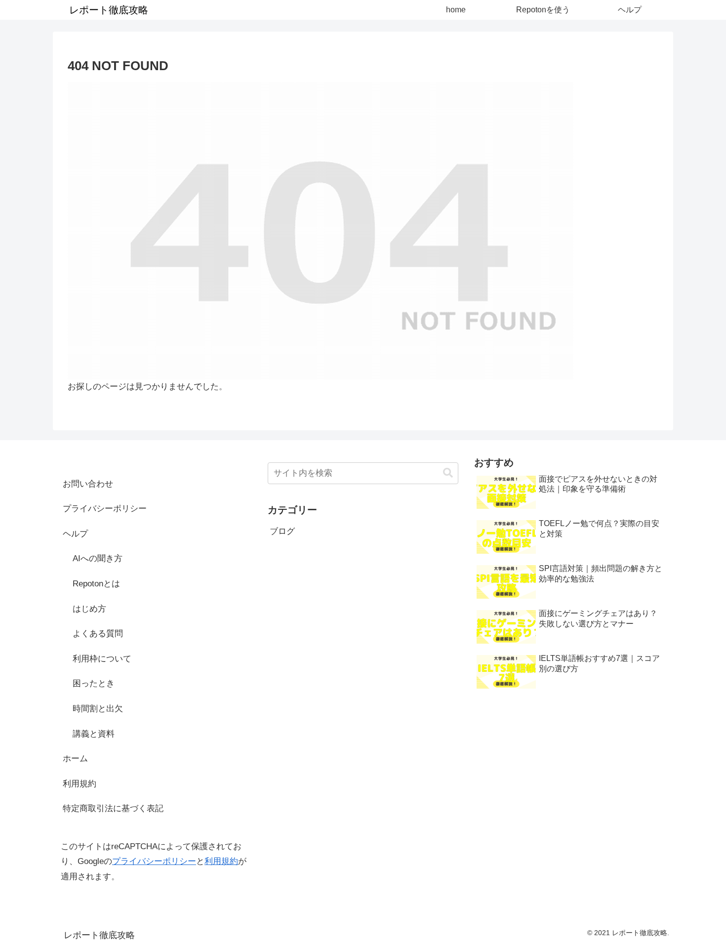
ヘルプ (75, 533)
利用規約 (79, 783)
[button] (448, 473)
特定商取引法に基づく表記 (113, 808)
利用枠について (102, 658)
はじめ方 (89, 609)
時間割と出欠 (98, 708)
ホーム (75, 758)
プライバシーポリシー (105, 508)
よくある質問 (98, 633)
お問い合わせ (88, 484)
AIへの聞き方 (97, 558)
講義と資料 (94, 734)
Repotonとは (96, 583)
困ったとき (94, 683)
